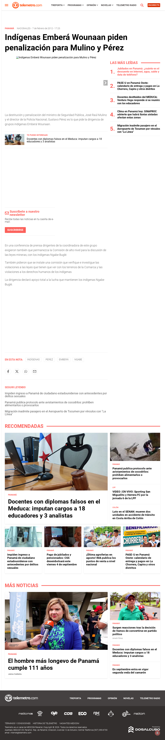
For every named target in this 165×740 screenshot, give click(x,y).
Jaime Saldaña (15, 674)
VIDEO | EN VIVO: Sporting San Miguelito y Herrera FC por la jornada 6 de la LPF (131, 495)
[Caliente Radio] (111, 716)
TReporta (57, 5)
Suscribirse (15, 229)
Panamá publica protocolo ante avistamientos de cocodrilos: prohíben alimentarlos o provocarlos (49, 404)
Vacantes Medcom (69, 723)
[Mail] (34, 371)
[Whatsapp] (25, 371)
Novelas (106, 5)
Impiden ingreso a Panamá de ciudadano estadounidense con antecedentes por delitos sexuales (56, 395)
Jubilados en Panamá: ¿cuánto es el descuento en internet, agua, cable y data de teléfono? (138, 71)
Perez (49, 359)
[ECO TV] (82, 716)
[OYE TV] (54, 716)
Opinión (91, 5)
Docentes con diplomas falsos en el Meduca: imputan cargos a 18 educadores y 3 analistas (64, 140)
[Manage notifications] (157, 732)
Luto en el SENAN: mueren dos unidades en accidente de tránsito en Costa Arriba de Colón (133, 515)
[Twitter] (17, 371)
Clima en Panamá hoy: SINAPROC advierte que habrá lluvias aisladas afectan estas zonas (137, 114)
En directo (153, 5)
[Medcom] (139, 716)
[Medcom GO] (26, 716)
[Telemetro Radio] (125, 716)
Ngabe (78, 359)
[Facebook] (8, 371)
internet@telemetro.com (20, 733)
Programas (75, 5)
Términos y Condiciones (17, 723)
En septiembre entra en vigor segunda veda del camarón (130, 671)
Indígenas (33, 359)
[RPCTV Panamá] (40, 716)
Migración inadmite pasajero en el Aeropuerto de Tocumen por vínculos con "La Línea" (55, 413)
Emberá (63, 359)
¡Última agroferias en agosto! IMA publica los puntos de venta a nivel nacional (101, 559)
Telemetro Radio (126, 5)
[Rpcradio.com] (97, 716)
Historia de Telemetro (45, 723)
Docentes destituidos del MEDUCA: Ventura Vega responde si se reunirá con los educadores (138, 100)
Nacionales (23, 28)
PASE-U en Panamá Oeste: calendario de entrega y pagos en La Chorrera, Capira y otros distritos (138, 86)
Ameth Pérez (117, 638)
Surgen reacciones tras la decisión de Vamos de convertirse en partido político (134, 631)
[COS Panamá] (68, 716)
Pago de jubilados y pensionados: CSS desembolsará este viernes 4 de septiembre (62, 559)
